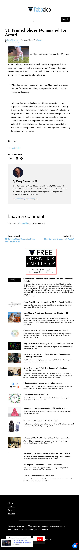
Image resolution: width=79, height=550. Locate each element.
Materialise (16, 148)
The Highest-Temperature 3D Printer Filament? (42, 464)
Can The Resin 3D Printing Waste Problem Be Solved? (45, 330)
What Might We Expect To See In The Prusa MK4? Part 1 (46, 453)
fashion (11, 42)
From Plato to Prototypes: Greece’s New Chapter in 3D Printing (46, 314)
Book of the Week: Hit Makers (35, 394)
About (10, 503)
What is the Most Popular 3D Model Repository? (43, 383)
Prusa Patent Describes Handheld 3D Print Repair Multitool (47, 302)
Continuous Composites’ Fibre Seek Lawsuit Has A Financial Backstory (48, 279)
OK (39, 539)
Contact (11, 506)
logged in (23, 223)
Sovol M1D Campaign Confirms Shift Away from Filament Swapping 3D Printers (46, 355)
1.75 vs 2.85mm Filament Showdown (38, 475)
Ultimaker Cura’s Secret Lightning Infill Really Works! (45, 408)
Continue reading (32, 296)
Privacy (11, 510)
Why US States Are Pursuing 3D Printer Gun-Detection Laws (48, 343)
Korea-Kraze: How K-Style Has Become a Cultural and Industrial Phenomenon (45, 369)
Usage (39, 40)
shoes (17, 42)
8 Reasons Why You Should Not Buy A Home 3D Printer (46, 438)
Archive (11, 513)
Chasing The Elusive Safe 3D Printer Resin (40, 420)
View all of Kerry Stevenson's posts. (26, 198)
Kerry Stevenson (12, 40)
